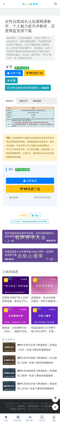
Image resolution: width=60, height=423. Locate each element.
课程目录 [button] (23, 101)
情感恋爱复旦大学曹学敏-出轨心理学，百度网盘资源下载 (43, 331)
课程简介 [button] (10, 101)
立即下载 (15, 72)
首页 (6, 420)
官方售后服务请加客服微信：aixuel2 (28, 87)
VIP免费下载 (36, 72)
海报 (36, 215)
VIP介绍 (42, 420)
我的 (54, 420)
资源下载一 (18, 420)
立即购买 (31, 180)
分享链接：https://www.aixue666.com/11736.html (30, 221)
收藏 (13, 80)
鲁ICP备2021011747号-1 (39, 409)
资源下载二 (30, 420)
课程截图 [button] (37, 101)
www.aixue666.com (29, 403)
